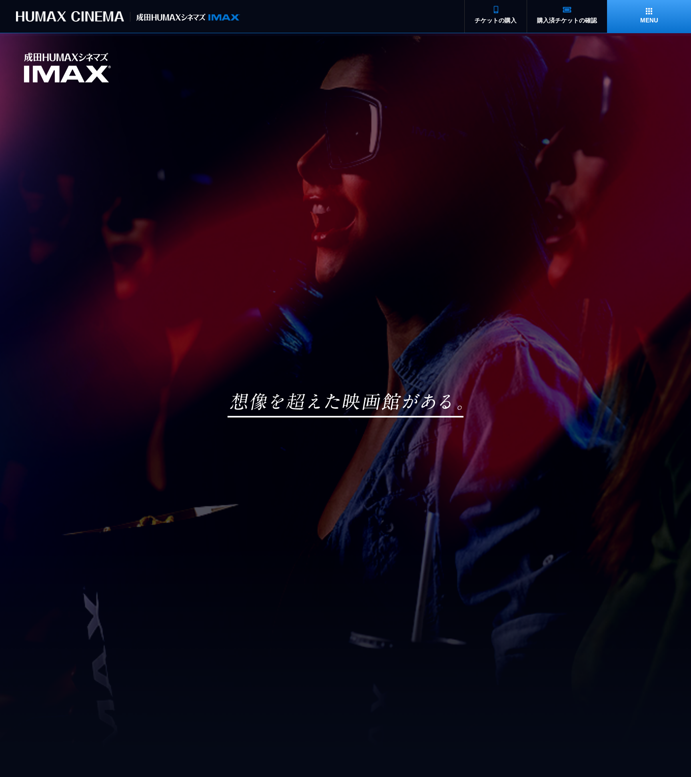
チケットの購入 (496, 20)
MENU (649, 20)
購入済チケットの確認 (567, 20)
